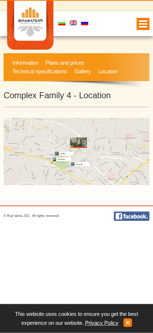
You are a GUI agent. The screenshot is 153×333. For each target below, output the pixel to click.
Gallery (82, 71)
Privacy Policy (101, 323)
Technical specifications (39, 71)
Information (25, 63)
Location (108, 71)
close (127, 322)
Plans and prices (65, 63)
